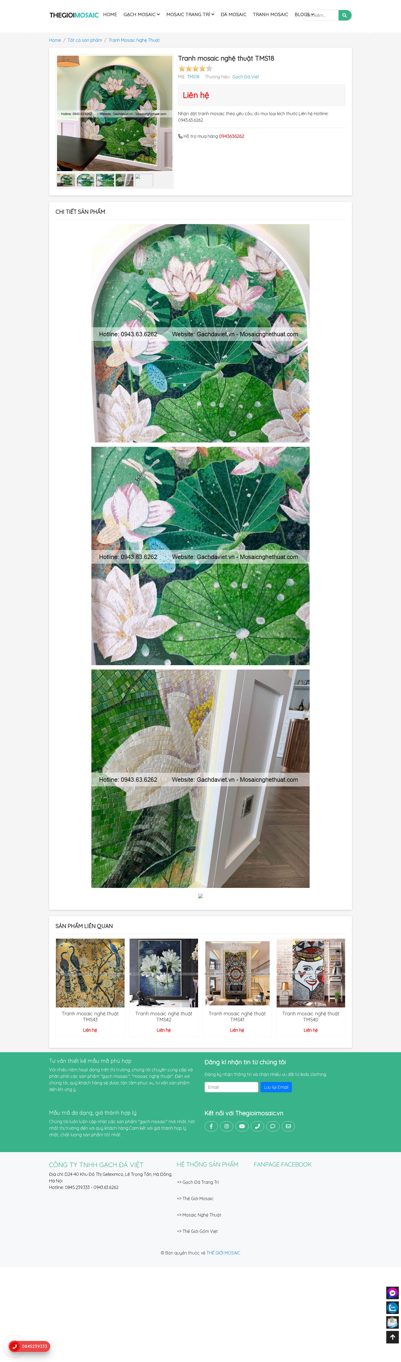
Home (110, 14)
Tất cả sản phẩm (85, 40)
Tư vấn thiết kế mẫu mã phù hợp (90, 1060)
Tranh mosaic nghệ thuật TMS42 (163, 1016)
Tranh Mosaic (270, 14)
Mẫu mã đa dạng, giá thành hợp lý (93, 1112)
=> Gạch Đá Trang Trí (198, 1182)
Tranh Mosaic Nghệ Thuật (134, 40)
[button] (30, 29)
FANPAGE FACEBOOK (283, 1164)
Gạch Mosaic (140, 14)
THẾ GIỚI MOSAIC (223, 1253)
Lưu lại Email (276, 1087)
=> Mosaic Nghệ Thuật (199, 1215)
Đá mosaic (233, 14)
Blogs (303, 14)
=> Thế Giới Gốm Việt (197, 1231)
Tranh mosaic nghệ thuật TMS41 (237, 1016)
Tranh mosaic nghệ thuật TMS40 (310, 1016)
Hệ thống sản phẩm (207, 1164)
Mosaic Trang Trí (188, 14)
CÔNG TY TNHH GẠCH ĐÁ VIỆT (96, 1165)
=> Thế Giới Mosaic (195, 1198)
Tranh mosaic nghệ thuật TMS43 (90, 1016)
